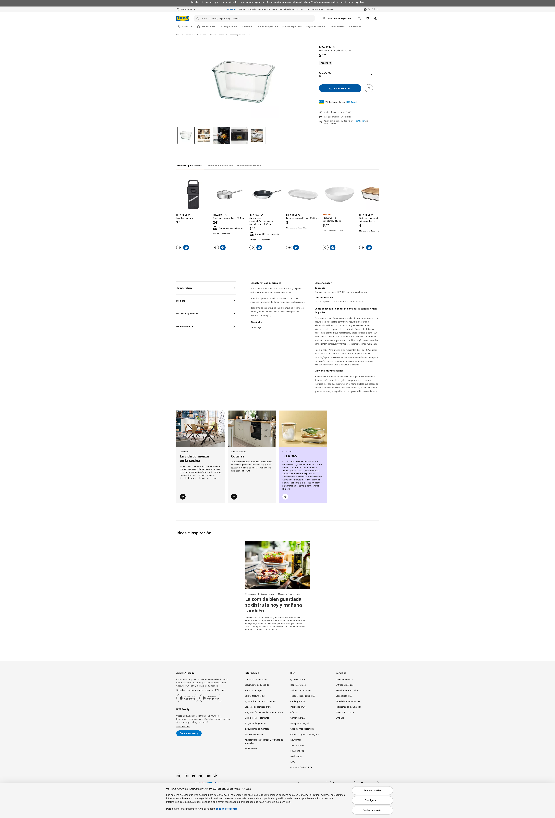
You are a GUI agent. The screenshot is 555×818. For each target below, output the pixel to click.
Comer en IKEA (264, 9)
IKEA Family (231, 9)
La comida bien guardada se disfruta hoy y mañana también (273, 605)
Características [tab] (184, 288)
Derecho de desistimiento (257, 717)
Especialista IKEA (344, 695)
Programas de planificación (348, 706)
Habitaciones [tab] (208, 26)
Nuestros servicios (344, 679)
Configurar (371, 800)
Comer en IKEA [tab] (337, 26)
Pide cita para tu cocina (293, 9)
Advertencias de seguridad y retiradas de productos (264, 741)
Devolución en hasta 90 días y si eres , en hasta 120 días (346, 122)
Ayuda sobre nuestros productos (260, 701)
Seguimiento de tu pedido (257, 684)
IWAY (292, 761)
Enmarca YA (277, 9)
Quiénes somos (297, 679)
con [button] (341, 102)
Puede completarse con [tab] (220, 165)
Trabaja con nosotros (300, 690)
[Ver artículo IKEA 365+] (193, 194)
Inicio (178, 35)
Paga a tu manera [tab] (315, 26)
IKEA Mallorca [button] (186, 9)
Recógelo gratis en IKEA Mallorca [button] (337, 117)
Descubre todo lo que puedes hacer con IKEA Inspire (201, 690)
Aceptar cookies (372, 790)
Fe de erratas (251, 748)
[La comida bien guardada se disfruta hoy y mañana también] (277, 565)
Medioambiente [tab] (184, 326)
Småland (340, 717)
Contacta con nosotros (256, 679)
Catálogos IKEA (297, 701)
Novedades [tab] (248, 26)
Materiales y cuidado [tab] (187, 313)
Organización (251, 594)
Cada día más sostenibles (302, 728)
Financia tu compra (345, 712)
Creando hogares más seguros (304, 734)
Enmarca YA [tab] (355, 26)
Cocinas (203, 35)
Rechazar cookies (372, 810)
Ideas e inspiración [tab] (268, 26)
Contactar (329, 9)
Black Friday (296, 756)
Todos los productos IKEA (302, 695)
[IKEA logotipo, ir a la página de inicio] (182, 18)
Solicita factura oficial (255, 695)
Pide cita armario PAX (314, 9)
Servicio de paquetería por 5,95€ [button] (337, 112)
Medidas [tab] (180, 300)
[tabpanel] (314, 340)
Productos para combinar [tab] (190, 165)
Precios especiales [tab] (292, 26)
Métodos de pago (253, 690)
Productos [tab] (187, 26)
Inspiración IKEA (297, 706)
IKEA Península (297, 750)
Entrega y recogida (345, 684)
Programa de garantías (255, 723)
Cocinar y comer (267, 594)
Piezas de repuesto (254, 734)
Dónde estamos (298, 684)
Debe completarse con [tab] (249, 165)
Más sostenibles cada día (289, 594)
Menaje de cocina (217, 35)
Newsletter (295, 739)
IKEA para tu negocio (247, 9)
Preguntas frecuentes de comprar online (264, 712)
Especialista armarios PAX (348, 701)
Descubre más (183, 726)
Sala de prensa (297, 745)
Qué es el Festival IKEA (301, 767)
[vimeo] (200, 775)
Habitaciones (190, 35)
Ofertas (294, 712)
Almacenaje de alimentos (239, 35)
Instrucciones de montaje (257, 728)
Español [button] (371, 9)
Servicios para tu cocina (347, 690)
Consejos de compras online (258, 706)
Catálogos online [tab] (228, 26)
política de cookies (227, 809)
